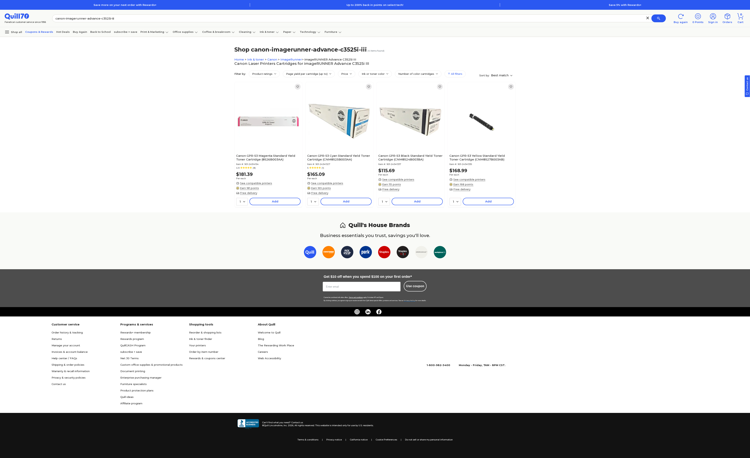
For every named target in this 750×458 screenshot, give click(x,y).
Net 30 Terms (129, 358)
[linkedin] (368, 312)
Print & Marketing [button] (152, 31)
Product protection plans (137, 390)
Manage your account (66, 345)
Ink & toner (256, 59)
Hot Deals (63, 31)
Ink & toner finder (200, 338)
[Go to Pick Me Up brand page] (347, 253)
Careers (263, 351)
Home (239, 59)
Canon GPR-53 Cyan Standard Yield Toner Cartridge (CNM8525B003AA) (338, 157)
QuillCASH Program (133, 345)
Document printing (132, 371)
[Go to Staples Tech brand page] (403, 253)
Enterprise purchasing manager (141, 377)
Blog (261, 338)
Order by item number (203, 351)
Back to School (100, 31)
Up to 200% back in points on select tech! (374, 4)
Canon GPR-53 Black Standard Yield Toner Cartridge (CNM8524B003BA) (410, 157)
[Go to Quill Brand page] (310, 253)
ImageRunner (291, 59)
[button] (647, 17)
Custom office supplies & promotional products (151, 364)
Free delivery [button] (248, 192)
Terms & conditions (307, 439)
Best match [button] (500, 75)
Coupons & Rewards (39, 31)
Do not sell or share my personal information (429, 439)
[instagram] (357, 312)
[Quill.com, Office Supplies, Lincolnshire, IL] (248, 424)
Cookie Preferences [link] (386, 439)
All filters (456, 73)
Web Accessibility (269, 358)
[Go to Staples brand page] (384, 253)
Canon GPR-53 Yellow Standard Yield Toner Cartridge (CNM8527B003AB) (477, 157)
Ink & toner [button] (267, 31)
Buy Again (80, 31)
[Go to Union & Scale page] (421, 253)
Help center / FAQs (64, 358)
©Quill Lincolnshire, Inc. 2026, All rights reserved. (288, 425)
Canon (272, 59)
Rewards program (132, 338)
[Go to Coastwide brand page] (328, 253)
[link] (298, 87)
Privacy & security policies (69, 377)
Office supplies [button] (183, 31)
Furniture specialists (133, 384)
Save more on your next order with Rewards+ (125, 4)
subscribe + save (125, 31)
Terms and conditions (356, 297)
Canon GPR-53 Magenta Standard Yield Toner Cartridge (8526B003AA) (265, 157)
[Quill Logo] (17, 16)
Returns (57, 338)
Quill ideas (127, 396)
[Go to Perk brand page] (365, 253)
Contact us (59, 384)
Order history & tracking (67, 332)
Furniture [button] (331, 31)
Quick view (266, 140)
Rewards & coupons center (207, 358)
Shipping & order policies (68, 364)
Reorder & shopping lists (205, 332)
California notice (359, 439)
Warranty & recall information (71, 371)
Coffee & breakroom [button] (216, 31)
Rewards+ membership (135, 332)
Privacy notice (334, 439)
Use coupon (415, 286)
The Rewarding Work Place (276, 345)
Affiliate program (131, 403)
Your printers (197, 345)
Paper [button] (287, 31)
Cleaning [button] (245, 31)
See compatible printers (256, 183)
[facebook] (379, 312)
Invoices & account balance (70, 351)
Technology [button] (308, 31)
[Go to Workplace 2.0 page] (440, 253)
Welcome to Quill (269, 332)
